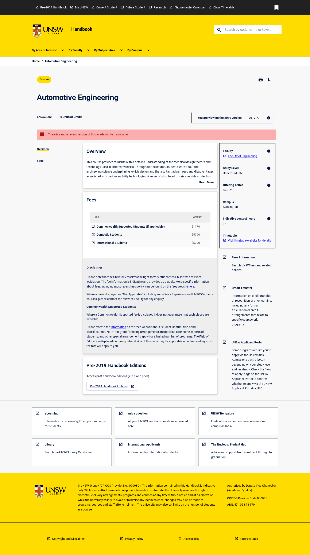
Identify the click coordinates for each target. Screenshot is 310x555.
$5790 (195, 234)
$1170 (195, 226)
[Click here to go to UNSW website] (48, 32)
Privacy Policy (134, 538)
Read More (206, 183)
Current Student (106, 7)
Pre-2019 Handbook (53, 7)
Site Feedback (249, 538)
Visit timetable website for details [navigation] (249, 240)
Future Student (135, 7)
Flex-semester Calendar (189, 7)
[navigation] (112, 386)
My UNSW (81, 7)
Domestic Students (109, 234)
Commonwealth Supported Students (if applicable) (131, 226)
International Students (112, 242)
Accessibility (191, 538)
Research (160, 7)
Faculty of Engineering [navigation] (242, 156)
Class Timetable (223, 7)
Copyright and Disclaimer (68, 538)
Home (36, 61)
